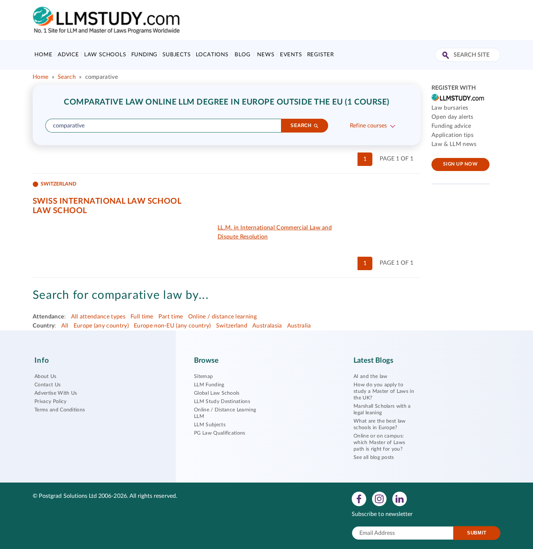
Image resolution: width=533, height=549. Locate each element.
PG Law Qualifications (219, 433)
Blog (242, 54)
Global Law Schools (217, 393)
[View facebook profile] (359, 498)
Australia (299, 326)
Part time (170, 317)
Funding (144, 54)
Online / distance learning (222, 317)
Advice (68, 54)
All (65, 326)
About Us (45, 376)
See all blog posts (374, 457)
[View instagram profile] (379, 498)
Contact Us (47, 384)
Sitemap (203, 376)
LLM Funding (209, 384)
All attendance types (98, 317)
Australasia (267, 326)
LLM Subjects (210, 424)
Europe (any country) (101, 326)
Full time (142, 317)
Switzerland (232, 326)
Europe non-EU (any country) (172, 326)
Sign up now (460, 164)
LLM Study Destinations (222, 401)
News (265, 54)
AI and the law (370, 376)
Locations (212, 54)
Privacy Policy (50, 401)
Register (320, 54)
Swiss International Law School (107, 201)
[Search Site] (446, 56)
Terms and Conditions (59, 409)
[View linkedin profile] (399, 498)
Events (291, 54)
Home (43, 54)
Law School (60, 211)
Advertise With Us (55, 393)
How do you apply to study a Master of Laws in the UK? (384, 391)
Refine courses (368, 126)
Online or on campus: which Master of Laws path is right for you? (379, 443)
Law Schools (105, 54)
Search (67, 77)
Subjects (176, 54)
